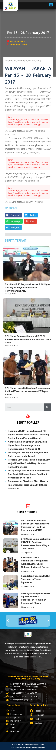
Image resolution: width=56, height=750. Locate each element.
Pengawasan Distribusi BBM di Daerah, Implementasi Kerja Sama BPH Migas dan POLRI (29, 485)
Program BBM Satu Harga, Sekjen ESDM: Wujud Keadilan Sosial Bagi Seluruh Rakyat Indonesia (29, 463)
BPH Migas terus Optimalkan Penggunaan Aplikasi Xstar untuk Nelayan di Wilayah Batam (27, 391)
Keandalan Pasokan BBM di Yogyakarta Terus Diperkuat (35, 579)
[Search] (47, 407)
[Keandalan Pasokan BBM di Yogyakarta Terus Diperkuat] (12, 582)
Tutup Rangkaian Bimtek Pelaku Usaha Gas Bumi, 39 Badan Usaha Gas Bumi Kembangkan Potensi (29, 474)
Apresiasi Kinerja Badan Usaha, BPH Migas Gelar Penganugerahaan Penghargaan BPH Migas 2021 (27, 445)
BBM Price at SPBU (18, 44)
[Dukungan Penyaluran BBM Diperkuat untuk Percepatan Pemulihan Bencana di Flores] (12, 600)
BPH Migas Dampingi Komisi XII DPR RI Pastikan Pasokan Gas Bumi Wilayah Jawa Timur (28, 339)
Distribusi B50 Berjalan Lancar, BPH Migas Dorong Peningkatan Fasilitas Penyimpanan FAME (27, 287)
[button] (51, 4)
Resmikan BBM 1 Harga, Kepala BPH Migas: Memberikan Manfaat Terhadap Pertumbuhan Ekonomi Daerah (28, 434)
